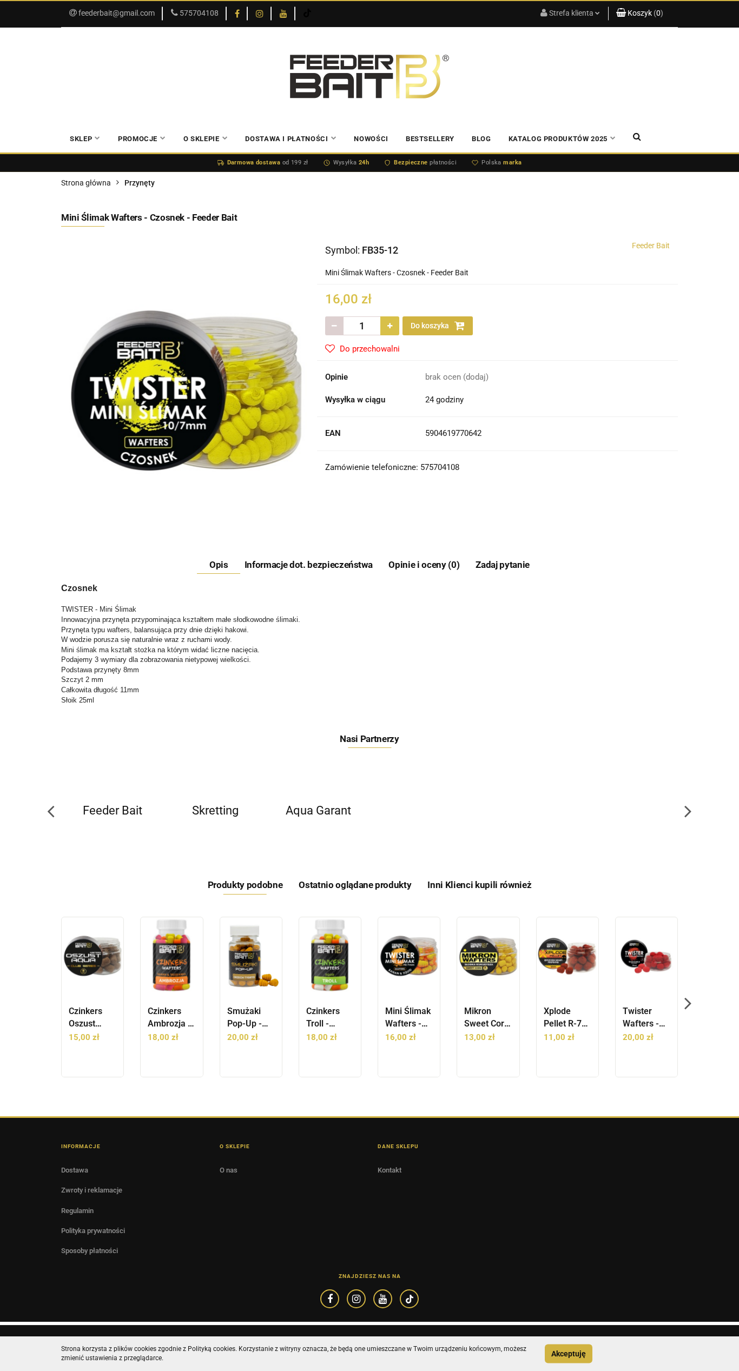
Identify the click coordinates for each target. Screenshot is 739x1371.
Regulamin (77, 1211)
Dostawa (74, 1170)
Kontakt (389, 1170)
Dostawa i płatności (286, 139)
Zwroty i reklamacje (91, 1190)
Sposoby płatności (89, 1251)
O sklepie (201, 139)
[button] (643, 13)
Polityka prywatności (93, 1231)
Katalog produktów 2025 (558, 139)
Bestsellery (430, 139)
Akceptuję (568, 1353)
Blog (481, 139)
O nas (228, 1170)
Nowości (371, 139)
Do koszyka (431, 325)
